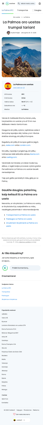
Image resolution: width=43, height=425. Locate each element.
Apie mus (5, 399)
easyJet (4, 337)
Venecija (5, 363)
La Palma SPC (7, 10)
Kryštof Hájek (15, 33)
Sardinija (5, 340)
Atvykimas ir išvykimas (9, 299)
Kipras (4, 378)
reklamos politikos (25, 242)
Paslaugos (5, 296)
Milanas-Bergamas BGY (10, 333)
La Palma (27, 17)
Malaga (4, 389)
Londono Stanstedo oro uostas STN (14, 325)
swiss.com (10, 145)
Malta (4, 359)
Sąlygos (19, 410)
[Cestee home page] (10, 3)
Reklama (36, 410)
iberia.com (34, 154)
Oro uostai (16, 17)
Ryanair (4, 321)
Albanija (4, 371)
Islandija (5, 367)
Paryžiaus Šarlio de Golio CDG (12, 352)
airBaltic (4, 314)
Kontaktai (5, 403)
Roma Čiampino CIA (9, 344)
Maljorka (4, 382)
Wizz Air (4, 348)
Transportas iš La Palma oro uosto (21, 215)
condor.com (25, 145)
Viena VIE (5, 318)
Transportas (22, 10)
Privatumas (28, 410)
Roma (4, 374)
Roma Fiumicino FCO (9, 329)
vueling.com (11, 157)
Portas (4, 386)
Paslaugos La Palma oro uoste (19, 219)
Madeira (4, 355)
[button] (3, 3)
